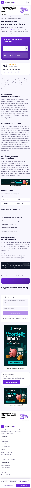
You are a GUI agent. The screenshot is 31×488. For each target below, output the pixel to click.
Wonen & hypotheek (6, 444)
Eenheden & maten (6, 439)
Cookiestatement (5, 470)
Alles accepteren (23, 485)
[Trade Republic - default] (15, 10)
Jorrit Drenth (14, 29)
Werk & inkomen (10, 16)
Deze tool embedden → (12, 382)
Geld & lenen (4, 441)
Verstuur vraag (15, 313)
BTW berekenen (5, 457)
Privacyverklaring (5, 467)
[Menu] (28, 2)
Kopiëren (26, 264)
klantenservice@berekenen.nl (13, 320)
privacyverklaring (6, 482)
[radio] (4, 72)
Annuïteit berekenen (6, 454)
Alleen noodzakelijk (8, 485)
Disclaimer (3, 472)
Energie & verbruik (5, 446)
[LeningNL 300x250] (15, 397)
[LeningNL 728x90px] (15, 182)
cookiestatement (23, 481)
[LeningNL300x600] (15, 347)
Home (2, 16)
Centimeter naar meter (7, 452)
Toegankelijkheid (5, 475)
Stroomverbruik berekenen (8, 459)
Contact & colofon (5, 465)
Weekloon (5, 44)
